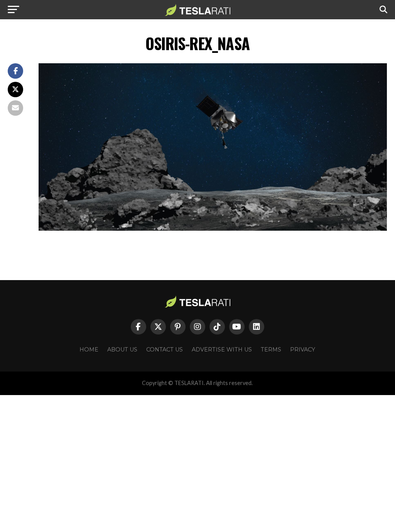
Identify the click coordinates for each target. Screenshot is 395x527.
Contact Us (164, 349)
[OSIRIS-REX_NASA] (213, 228)
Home (88, 349)
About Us (122, 349)
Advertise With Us (222, 349)
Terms (271, 349)
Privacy (302, 349)
